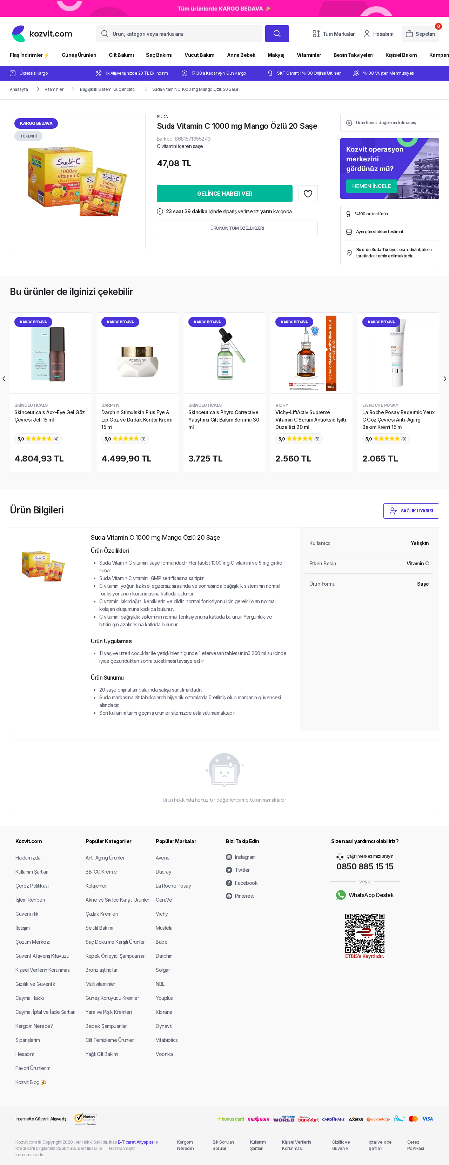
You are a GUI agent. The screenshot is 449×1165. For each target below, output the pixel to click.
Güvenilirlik (26, 914)
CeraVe (164, 900)
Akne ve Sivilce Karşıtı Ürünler (117, 900)
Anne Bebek (241, 55)
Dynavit (164, 1026)
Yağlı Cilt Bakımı (102, 1054)
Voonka (164, 1054)
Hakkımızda (27, 858)
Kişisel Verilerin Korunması (43, 970)
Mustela (164, 928)
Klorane (164, 1012)
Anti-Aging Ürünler (105, 858)
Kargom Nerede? (34, 1026)
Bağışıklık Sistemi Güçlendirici (107, 89)
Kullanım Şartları (31, 872)
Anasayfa (19, 89)
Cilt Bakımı (121, 55)
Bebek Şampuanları (107, 1026)
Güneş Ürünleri (79, 55)
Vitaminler (309, 55)
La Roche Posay (173, 886)
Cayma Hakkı (29, 998)
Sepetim (425, 34)
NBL (160, 984)
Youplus (164, 998)
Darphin (164, 956)
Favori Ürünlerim (32, 1068)
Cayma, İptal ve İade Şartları (45, 1012)
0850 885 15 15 (364, 866)
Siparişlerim (27, 1040)
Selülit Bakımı (99, 928)
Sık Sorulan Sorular (223, 1145)
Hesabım (383, 34)
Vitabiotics (167, 1040)
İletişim (22, 928)
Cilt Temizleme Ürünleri (110, 1040)
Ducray (163, 872)
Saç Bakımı (159, 55)
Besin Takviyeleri (354, 55)
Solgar (163, 970)
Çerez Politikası (31, 886)
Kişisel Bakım (401, 55)
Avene (163, 858)
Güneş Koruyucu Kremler (112, 998)
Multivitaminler (100, 984)
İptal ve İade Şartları (380, 1145)
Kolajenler (96, 886)
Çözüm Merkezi (32, 942)
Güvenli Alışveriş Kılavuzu (42, 956)
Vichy (162, 914)
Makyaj (276, 55)
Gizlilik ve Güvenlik (35, 984)
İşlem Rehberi (30, 900)
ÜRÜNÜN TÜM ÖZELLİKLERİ (237, 228)
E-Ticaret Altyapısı (135, 1142)
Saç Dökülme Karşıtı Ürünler (115, 942)
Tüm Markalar (339, 34)
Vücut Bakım (200, 55)
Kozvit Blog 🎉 (31, 1082)
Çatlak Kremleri (102, 914)
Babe (161, 942)
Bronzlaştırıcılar (102, 970)
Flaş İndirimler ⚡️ (29, 55)
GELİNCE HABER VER (224, 193)
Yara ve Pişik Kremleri (109, 1012)
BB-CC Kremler (102, 872)
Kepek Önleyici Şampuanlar (115, 956)
